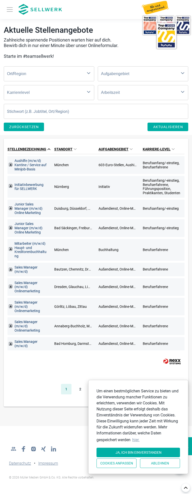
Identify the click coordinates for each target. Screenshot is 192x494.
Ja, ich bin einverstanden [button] (139, 452)
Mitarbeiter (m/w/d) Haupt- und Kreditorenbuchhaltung (30, 249)
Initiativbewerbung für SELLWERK (29, 187)
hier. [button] (136, 439)
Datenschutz (20, 463)
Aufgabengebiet (113, 149)
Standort (63, 149)
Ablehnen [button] (160, 463)
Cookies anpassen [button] (116, 463)
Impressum (48, 463)
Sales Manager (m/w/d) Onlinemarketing (27, 287)
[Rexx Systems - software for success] (170, 361)
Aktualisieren (168, 127)
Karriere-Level (156, 149)
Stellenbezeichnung (27, 149)
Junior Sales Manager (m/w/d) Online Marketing (28, 208)
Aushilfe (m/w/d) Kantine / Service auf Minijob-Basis (30, 165)
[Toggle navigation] (10, 9)
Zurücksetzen (24, 127)
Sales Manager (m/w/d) (26, 269)
